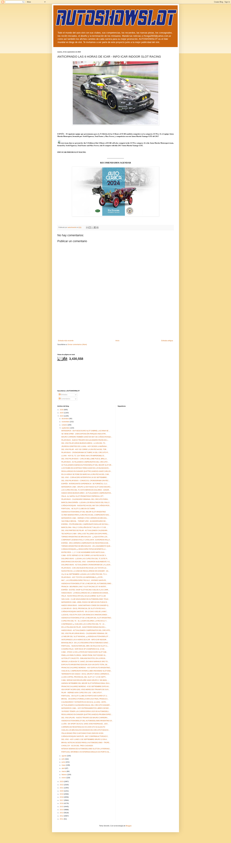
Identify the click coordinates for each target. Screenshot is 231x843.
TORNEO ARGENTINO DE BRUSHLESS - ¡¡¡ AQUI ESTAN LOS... (84, 537)
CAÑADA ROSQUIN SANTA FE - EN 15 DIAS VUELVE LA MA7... (84, 611)
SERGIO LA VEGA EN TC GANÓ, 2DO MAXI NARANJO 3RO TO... (85, 661)
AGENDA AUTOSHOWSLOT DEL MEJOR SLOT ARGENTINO (83, 512)
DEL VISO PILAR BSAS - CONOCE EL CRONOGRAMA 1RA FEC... (85, 481)
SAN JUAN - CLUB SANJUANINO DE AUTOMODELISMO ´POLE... (85, 599)
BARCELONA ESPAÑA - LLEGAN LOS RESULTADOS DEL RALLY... (85, 502)
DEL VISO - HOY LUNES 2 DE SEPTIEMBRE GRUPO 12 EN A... (84, 739)
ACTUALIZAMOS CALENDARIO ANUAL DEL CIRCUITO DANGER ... (86, 705)
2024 (62, 416)
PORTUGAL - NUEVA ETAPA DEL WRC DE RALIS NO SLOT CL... (85, 646)
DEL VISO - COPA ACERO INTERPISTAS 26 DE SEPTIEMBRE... (84, 477)
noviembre (66, 422)
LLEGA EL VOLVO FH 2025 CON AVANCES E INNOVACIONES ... (85, 615)
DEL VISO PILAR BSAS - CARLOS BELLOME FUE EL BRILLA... (84, 459)
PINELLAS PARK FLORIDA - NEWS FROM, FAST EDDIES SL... (84, 655)
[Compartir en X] (92, 227)
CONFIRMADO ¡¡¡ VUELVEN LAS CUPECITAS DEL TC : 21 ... (83, 624)
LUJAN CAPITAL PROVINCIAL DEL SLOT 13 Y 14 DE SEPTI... (84, 677)
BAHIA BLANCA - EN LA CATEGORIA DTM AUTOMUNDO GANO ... (85, 643)
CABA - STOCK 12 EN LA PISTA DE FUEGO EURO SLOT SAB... (84, 652)
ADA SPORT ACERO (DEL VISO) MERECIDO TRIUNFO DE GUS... (85, 689)
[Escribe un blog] (89, 227)
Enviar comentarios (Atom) (77, 344)
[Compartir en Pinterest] (97, 227)
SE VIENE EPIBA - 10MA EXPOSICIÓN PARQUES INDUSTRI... (84, 434)
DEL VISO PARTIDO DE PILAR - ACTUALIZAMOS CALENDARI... (84, 530)
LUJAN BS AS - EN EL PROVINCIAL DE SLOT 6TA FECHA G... (84, 608)
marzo (64, 771)
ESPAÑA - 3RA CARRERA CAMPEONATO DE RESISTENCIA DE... (85, 543)
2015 (62, 807)
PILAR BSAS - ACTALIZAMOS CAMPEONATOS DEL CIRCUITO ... (85, 462)
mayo (64, 765)
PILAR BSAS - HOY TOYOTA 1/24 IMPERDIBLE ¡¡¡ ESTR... (82, 577)
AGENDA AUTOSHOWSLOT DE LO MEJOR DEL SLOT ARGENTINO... (86, 618)
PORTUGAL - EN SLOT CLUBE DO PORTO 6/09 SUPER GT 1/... (84, 696)
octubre (65, 425)
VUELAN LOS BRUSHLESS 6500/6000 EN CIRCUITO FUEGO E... (85, 730)
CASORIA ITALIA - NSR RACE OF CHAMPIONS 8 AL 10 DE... (83, 649)
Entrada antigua (167, 341)
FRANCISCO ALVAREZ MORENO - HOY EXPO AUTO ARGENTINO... (86, 668)
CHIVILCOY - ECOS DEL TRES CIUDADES (77, 746)
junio (64, 762)
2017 (62, 800)
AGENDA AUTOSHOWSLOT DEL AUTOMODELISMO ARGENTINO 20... (87, 721)
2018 (62, 797)
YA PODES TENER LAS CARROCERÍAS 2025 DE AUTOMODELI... (85, 711)
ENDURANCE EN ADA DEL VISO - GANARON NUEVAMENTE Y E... (86, 562)
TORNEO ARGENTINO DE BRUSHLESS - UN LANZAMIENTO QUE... (86, 546)
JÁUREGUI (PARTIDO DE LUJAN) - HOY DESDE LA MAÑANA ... (84, 446)
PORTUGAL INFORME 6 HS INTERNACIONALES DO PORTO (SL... (86, 752)
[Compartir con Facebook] (95, 227)
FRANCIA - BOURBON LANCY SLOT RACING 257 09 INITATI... (84, 587)
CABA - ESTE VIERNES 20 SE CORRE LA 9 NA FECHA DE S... (84, 555)
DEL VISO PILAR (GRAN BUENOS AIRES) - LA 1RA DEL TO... (83, 443)
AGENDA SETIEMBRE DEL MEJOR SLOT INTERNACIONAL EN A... (86, 683)
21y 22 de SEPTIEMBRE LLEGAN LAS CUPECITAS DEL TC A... (84, 574)
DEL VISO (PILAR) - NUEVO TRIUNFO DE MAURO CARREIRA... (85, 718)
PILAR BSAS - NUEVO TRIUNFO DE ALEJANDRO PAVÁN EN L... (85, 440)
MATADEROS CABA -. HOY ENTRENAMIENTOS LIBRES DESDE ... (85, 708)
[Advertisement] (115, 319)
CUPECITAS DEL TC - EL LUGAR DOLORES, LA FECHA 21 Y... (84, 621)
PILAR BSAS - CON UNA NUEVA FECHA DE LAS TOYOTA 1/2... (84, 568)
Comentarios (65, 399)
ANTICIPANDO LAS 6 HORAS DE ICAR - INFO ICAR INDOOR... (84, 640)
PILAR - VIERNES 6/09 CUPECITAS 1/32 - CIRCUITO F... (82, 693)
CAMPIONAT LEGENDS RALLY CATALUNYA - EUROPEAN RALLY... (86, 540)
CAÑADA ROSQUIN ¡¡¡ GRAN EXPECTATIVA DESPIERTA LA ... (84, 549)
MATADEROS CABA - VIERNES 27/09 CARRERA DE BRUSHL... (84, 518)
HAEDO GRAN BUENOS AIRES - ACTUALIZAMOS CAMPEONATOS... (86, 493)
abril (63, 768)
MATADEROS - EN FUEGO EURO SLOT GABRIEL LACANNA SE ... (85, 431)
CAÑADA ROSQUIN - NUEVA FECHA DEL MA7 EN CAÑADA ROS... (86, 505)
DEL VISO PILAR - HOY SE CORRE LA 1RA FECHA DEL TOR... (84, 449)
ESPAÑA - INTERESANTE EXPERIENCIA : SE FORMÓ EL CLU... (84, 484)
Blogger (128, 826)
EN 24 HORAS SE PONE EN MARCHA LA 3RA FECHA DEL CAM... (85, 474)
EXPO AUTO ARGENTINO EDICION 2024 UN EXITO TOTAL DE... (85, 665)
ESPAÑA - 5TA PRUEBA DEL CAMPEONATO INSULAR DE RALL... (85, 524)
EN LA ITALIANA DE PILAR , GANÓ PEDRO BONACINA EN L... (84, 627)
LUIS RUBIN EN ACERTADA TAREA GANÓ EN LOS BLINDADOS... (85, 468)
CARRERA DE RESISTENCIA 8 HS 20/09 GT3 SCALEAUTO (83, 727)
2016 (62, 803)
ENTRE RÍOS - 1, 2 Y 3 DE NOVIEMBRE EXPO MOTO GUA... (83, 552)
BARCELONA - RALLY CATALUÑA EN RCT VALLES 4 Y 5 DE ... (84, 527)
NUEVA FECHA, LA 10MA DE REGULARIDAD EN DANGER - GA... (85, 571)
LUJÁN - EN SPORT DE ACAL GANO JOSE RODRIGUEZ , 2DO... (85, 724)
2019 (62, 794)
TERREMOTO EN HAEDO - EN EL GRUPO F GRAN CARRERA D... (85, 674)
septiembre (66, 428)
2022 (62, 785)
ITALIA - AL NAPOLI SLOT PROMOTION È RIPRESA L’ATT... (82, 496)
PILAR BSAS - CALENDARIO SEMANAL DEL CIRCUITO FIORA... (85, 499)
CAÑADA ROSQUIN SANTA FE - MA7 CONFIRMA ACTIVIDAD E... (85, 736)
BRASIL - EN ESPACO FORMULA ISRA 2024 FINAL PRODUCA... (85, 699)
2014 (62, 810)
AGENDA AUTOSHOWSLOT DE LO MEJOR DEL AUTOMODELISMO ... (87, 583)
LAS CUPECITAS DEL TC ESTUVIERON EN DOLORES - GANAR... (85, 490)
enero (64, 778)
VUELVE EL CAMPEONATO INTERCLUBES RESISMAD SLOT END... (86, 671)
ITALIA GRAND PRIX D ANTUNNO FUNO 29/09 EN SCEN (82, 733)
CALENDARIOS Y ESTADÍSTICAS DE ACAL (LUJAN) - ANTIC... (84, 702)
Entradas (63, 395)
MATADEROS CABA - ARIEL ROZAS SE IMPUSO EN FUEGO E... (84, 602)
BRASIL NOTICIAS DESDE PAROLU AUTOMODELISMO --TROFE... (85, 743)
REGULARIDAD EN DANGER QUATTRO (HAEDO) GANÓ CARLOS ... (86, 471)
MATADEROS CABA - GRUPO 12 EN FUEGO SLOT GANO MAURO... (86, 487)
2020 (62, 791)
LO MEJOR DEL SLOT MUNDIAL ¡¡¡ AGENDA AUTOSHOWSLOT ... (85, 636)
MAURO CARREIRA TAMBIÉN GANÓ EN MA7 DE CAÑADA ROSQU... (86, 437)
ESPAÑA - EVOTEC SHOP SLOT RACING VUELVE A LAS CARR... (85, 590)
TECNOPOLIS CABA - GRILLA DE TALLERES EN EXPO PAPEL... (85, 534)
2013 (62, 813)
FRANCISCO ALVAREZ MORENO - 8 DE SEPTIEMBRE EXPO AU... (85, 686)
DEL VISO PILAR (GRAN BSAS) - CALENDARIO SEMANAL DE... (85, 633)
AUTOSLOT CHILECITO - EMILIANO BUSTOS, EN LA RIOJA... (83, 658)
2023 (62, 781)
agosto (64, 756)
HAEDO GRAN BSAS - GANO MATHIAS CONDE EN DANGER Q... (85, 605)
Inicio (117, 341)
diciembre (65, 419)
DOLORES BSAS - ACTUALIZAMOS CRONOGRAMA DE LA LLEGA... (86, 565)
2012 (62, 816)
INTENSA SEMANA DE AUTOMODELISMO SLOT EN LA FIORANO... (86, 749)
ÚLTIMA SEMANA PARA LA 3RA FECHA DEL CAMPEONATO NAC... (85, 515)
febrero (64, 775)
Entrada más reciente (66, 341)
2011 (62, 819)
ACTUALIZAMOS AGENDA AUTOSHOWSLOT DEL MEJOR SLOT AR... (86, 465)
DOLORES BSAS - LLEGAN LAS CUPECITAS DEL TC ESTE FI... (84, 559)
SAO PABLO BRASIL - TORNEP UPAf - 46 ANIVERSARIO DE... (84, 521)
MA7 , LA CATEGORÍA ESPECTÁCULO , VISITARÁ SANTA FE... (84, 580)
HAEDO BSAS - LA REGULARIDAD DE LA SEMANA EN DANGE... (85, 593)
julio (63, 759)
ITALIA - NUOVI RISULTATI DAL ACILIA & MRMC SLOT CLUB (83, 596)
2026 (62, 410)
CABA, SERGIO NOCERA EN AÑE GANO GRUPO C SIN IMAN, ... (85, 680)
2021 (62, 788)
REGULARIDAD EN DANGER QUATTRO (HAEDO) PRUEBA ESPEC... (86, 714)
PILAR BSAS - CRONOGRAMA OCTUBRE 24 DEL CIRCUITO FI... (85, 452)
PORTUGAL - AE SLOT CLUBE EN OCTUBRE (78, 509)
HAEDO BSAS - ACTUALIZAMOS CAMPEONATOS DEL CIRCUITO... (86, 630)
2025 (62, 413)
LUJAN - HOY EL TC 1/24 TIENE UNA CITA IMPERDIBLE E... (83, 456)
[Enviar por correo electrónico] (87, 227)
